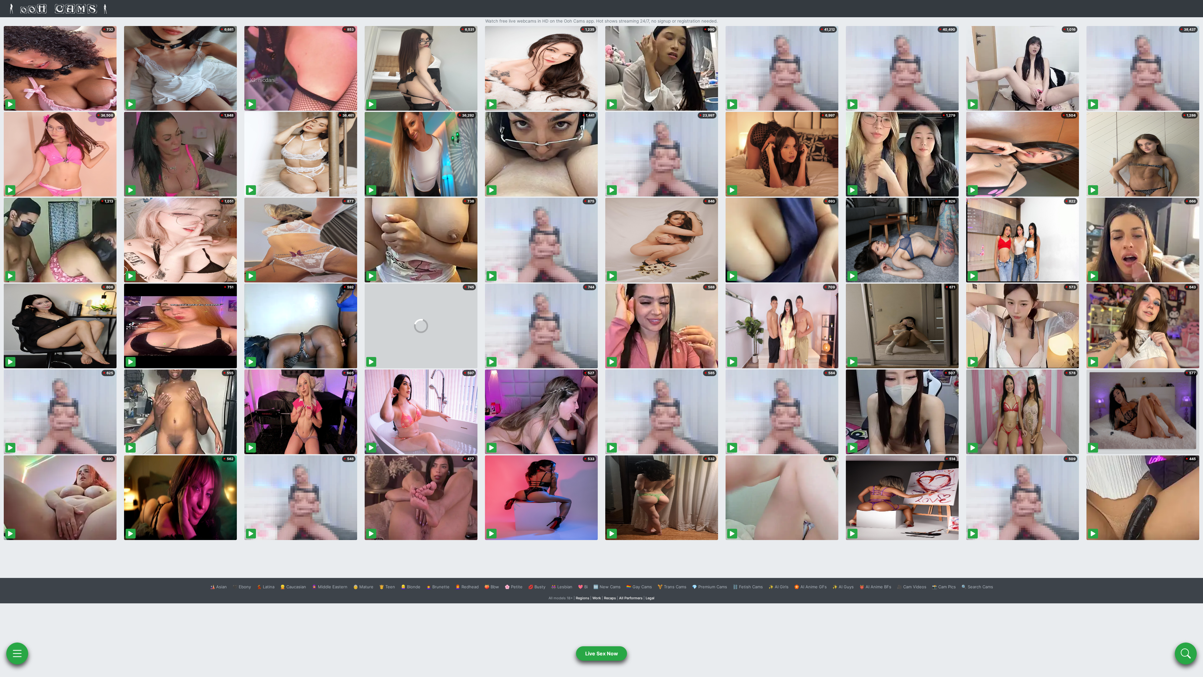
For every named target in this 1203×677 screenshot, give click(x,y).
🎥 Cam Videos (911, 586)
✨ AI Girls (778, 586)
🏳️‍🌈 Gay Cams (639, 586)
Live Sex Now (601, 653)
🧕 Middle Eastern (329, 586)
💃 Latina (265, 586)
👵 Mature (363, 586)
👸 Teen (387, 586)
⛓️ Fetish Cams (748, 586)
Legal (650, 598)
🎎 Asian (218, 586)
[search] (1186, 653)
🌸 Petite (514, 586)
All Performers (631, 598)
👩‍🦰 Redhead (467, 586)
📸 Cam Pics (944, 586)
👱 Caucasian (293, 586)
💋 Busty (536, 586)
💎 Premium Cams (709, 586)
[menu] (17, 653)
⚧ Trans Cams (672, 586)
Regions (582, 598)
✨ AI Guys (843, 586)
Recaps (610, 598)
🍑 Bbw (491, 586)
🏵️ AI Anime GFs (810, 586)
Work (596, 598)
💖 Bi (583, 586)
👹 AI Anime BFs (875, 586)
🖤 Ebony (241, 586)
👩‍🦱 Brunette (438, 586)
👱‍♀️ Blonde (410, 586)
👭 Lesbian (561, 586)
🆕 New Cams (607, 586)
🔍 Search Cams (977, 586)
